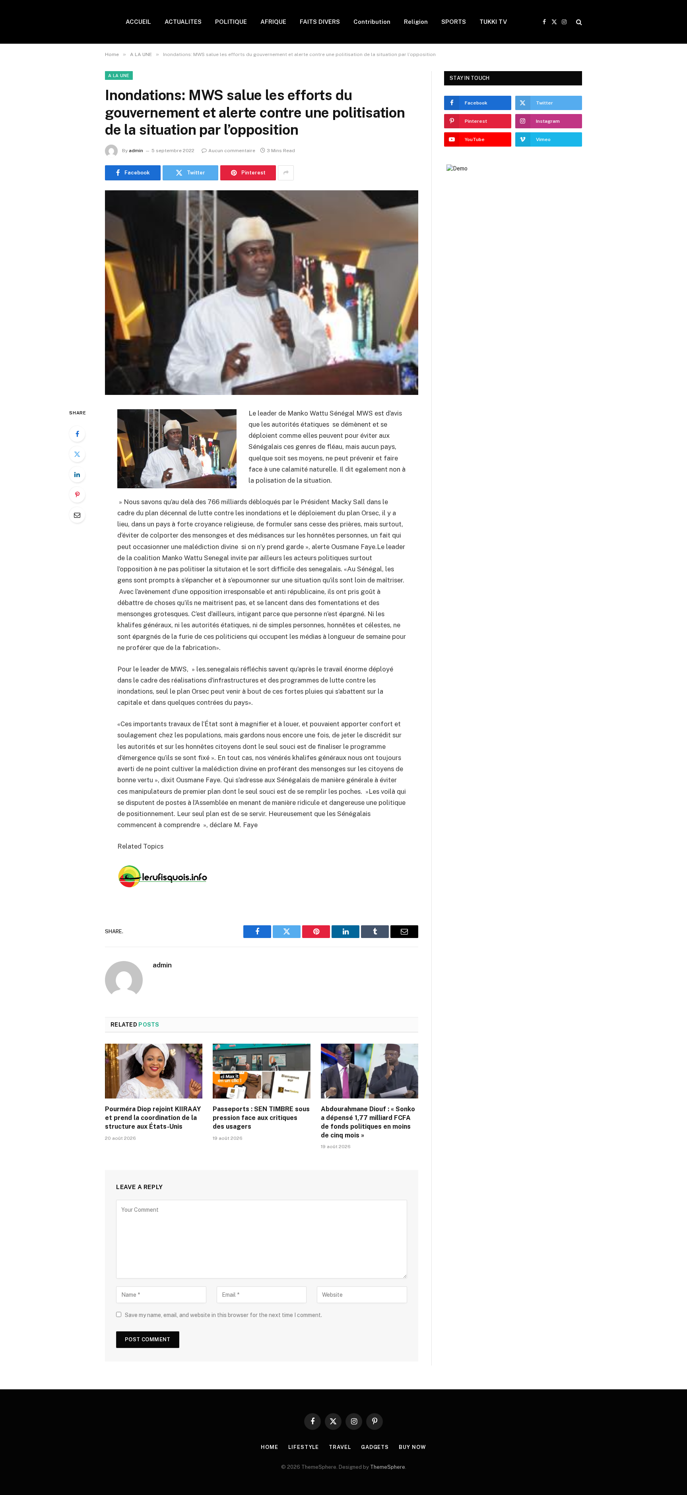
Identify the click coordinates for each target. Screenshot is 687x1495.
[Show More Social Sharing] (286, 172)
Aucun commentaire (231, 150)
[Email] (77, 515)
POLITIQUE (231, 21)
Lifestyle (303, 1447)
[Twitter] (77, 454)
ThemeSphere (387, 1467)
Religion (416, 21)
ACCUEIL (138, 21)
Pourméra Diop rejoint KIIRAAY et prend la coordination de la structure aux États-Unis (153, 1117)
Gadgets (375, 1447)
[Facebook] (77, 434)
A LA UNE (119, 75)
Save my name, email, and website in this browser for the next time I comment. (223, 1315)
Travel (340, 1447)
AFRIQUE (273, 21)
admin (136, 150)
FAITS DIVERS (320, 21)
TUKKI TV (493, 21)
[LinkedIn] (77, 474)
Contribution (371, 21)
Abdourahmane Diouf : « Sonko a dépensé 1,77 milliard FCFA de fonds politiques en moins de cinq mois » (368, 1122)
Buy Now (412, 1447)
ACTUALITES (183, 21)
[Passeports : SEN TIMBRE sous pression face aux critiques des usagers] (261, 1071)
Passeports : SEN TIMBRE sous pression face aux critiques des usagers (261, 1117)
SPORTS (453, 21)
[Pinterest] (77, 495)
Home (269, 1447)
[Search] (578, 22)
